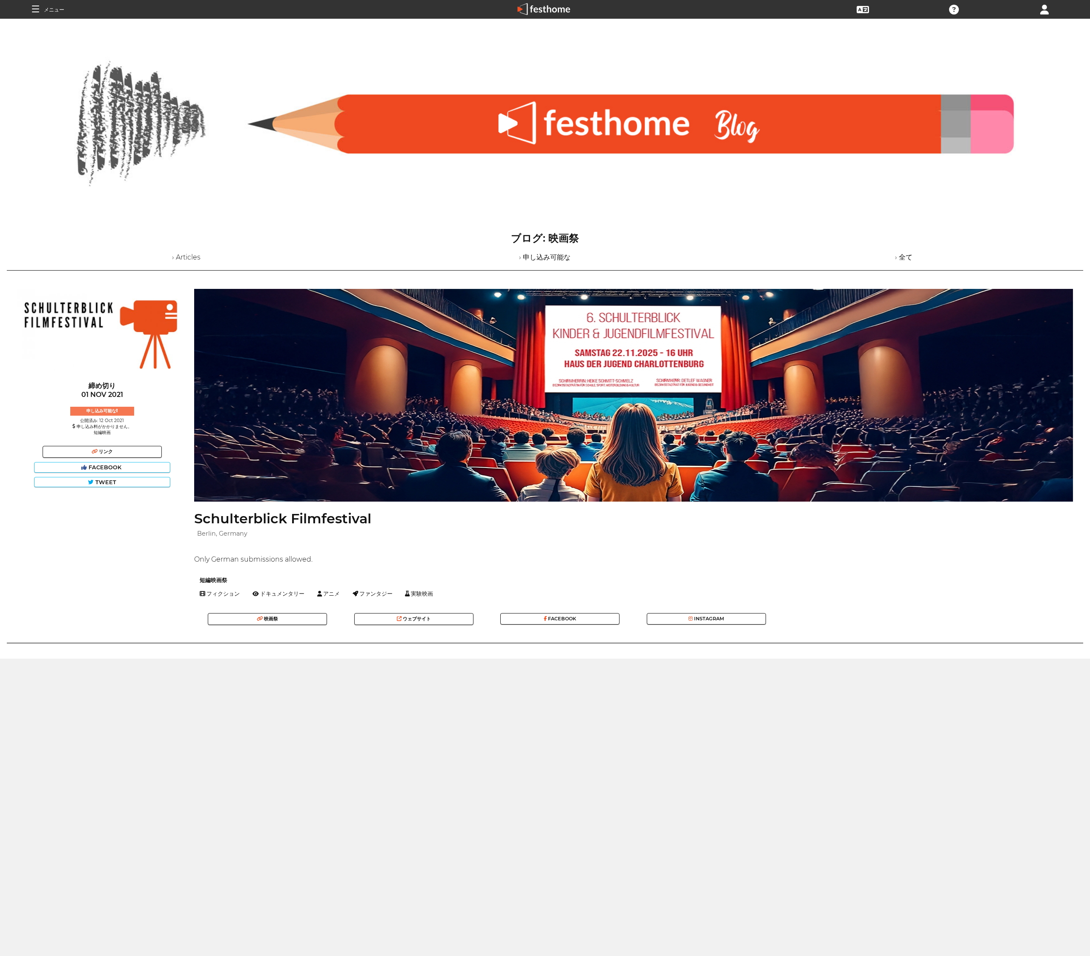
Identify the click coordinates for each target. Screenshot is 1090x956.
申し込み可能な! (102, 411)
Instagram (708, 619)
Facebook (105, 467)
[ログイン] (1044, 9)
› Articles (186, 257)
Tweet (105, 482)
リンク (105, 451)
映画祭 (270, 619)
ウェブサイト (416, 619)
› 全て (903, 257)
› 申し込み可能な (545, 257)
